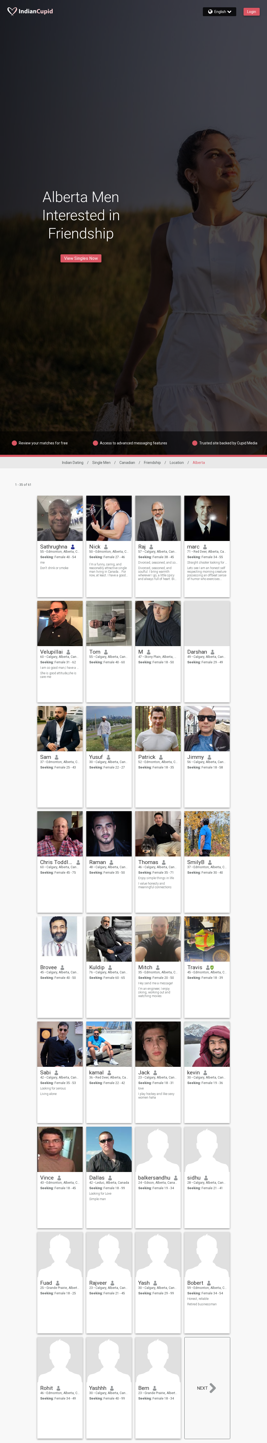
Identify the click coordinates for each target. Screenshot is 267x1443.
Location (177, 463)
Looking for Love (100, 1193)
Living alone (48, 1094)
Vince (47, 1178)
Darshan (197, 652)
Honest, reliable (198, 1299)
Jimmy (195, 757)
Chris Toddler (56, 862)
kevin (193, 1072)
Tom (94, 652)
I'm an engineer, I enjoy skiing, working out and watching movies (154, 992)
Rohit (46, 1388)
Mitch (145, 967)
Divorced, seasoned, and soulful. (158, 562)
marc (193, 547)
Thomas (148, 862)
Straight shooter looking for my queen (207, 562)
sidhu (194, 1178)
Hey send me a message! (155, 983)
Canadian (127, 463)
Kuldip (97, 967)
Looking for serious (53, 1088)
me (42, 562)
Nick (94, 547)
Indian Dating (72, 463)
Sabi (45, 1072)
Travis (194, 967)
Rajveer (98, 1283)
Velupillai (51, 652)
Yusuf (96, 757)
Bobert (195, 1283)
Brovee (48, 967)
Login (251, 12)
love (141, 1088)
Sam (45, 757)
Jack (144, 1072)
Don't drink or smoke (54, 568)
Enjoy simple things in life (156, 878)
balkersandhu (154, 1178)
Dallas (97, 1178)
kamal (96, 1072)
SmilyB (195, 862)
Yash (144, 1283)
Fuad (46, 1283)
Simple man (97, 1199)
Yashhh (97, 1388)
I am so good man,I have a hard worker (60, 668)
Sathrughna (53, 547)
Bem (143, 1388)
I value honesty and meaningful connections (155, 885)
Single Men (101, 463)
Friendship (152, 463)
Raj (142, 547)
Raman (97, 862)
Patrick (146, 757)
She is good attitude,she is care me (58, 675)
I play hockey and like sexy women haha (156, 1095)
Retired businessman (202, 1304)
